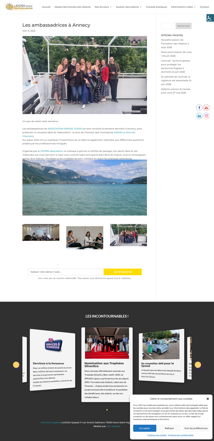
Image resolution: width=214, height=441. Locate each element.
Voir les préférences (196, 428)
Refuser (169, 428)
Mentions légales (51, 422)
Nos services (102, 7)
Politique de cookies (157, 435)
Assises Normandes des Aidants (73, 7)
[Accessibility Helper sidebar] (210, 18)
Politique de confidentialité (180, 435)
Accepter (144, 428)
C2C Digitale (113, 426)
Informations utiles (182, 7)
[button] (207, 398)
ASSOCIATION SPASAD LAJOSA (65, 128)
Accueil (46, 7)
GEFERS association (51, 151)
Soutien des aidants (127, 7)
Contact (204, 7)
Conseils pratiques (156, 7)
